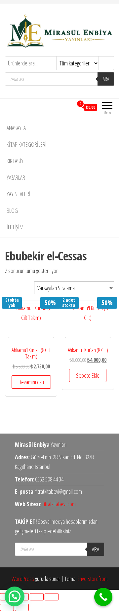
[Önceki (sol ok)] (7, 607)
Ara (106, 79)
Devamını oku (31, 382)
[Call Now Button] (103, 597)
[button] (14, 596)
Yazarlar (16, 177)
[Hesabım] (68, 107)
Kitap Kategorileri (27, 144)
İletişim (15, 227)
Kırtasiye (16, 161)
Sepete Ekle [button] (87, 375)
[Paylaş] (37, 596)
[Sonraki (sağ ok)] (22, 607)
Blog (12, 210)
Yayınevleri (18, 194)
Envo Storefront (92, 579)
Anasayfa (16, 128)
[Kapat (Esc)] (52, 596)
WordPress (23, 579)
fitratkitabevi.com (59, 504)
